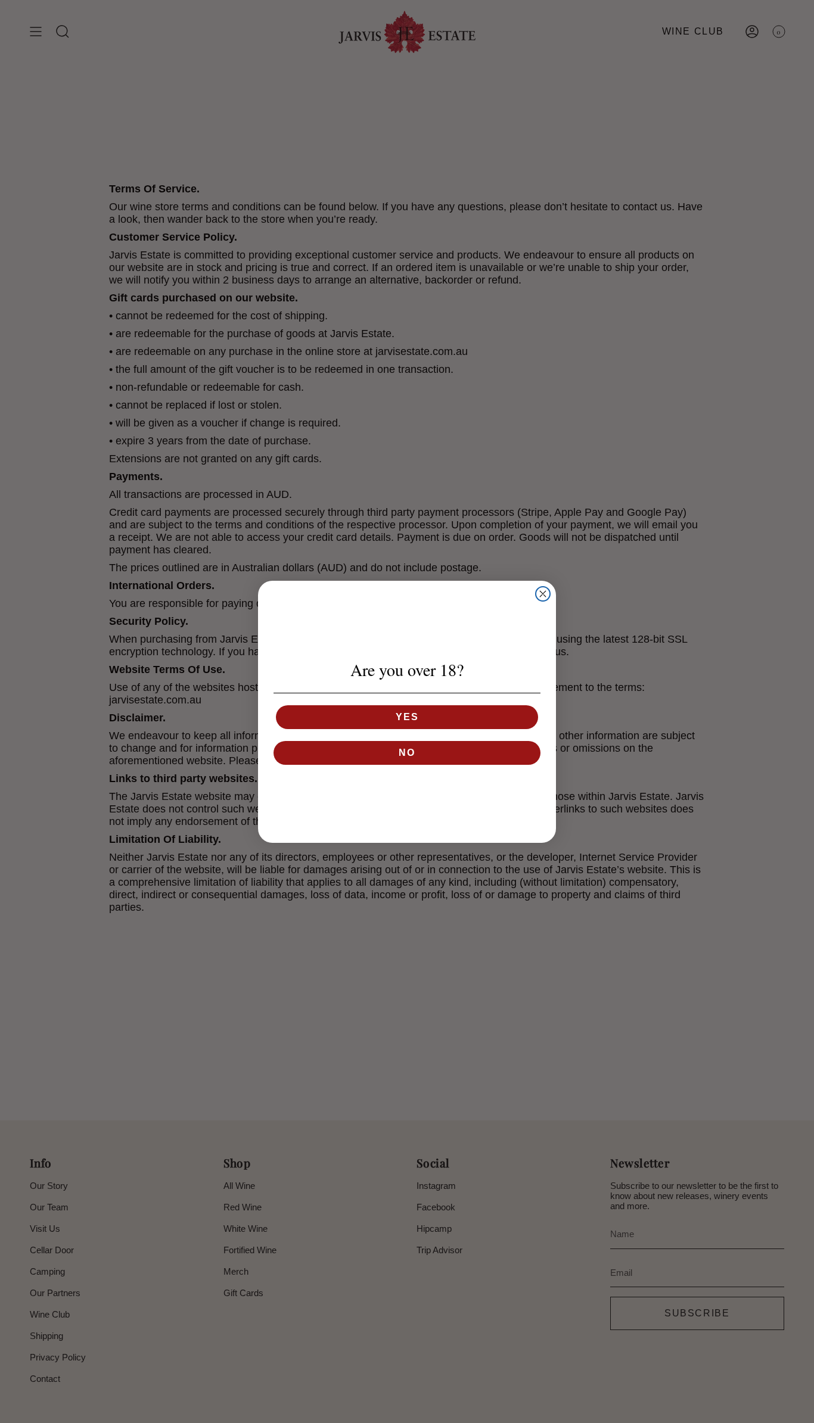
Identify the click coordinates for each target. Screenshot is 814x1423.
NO (407, 753)
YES (407, 717)
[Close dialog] (543, 594)
